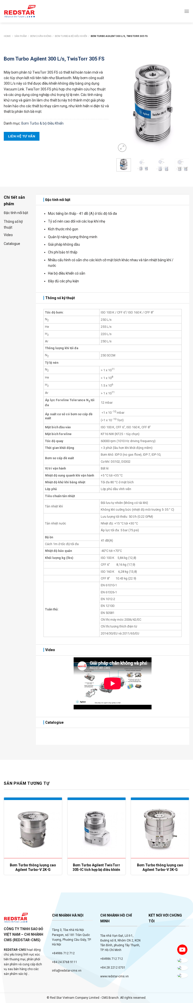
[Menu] (186, 11)
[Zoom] (122, 147)
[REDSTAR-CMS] (20, 11)
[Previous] (124, 103)
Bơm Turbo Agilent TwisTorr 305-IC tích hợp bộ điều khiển (96, 867)
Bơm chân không (41, 36)
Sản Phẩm (20, 36)
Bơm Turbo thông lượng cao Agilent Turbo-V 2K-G (33, 867)
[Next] (181, 103)
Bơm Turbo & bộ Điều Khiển (71, 36)
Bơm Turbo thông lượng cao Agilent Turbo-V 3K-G (160, 867)
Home (7, 36)
